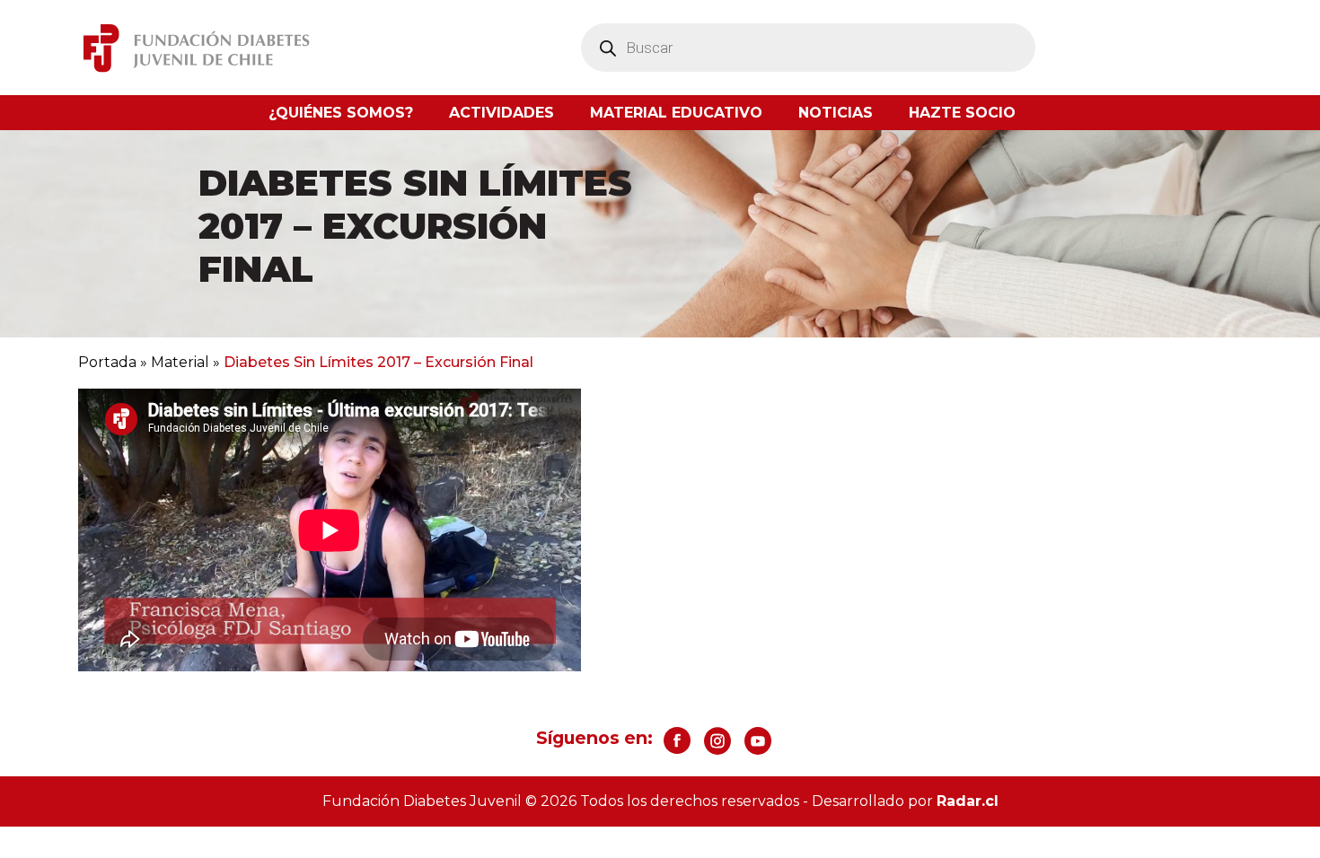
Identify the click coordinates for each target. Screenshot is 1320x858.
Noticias (835, 112)
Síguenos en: (594, 738)
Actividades (501, 112)
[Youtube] (757, 740)
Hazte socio (962, 112)
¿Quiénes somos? (340, 112)
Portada (107, 362)
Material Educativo (676, 112)
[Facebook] (677, 740)
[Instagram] (717, 740)
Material (180, 362)
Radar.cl (968, 801)
